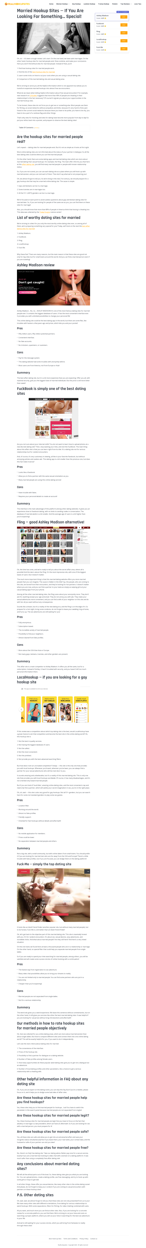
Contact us (93, 1239)
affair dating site (28, 164)
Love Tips (137, 4)
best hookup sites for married (43, 72)
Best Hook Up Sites (55, 1239)
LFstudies (33, 95)
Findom (114, 4)
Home (51, 4)
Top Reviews (125, 4)
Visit (123, 17)
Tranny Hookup (103, 4)
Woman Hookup (62, 4)
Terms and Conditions (70, 1239)
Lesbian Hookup (89, 4)
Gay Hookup (76, 4)
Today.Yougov (45, 212)
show (36, 128)
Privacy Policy (84, 1239)
